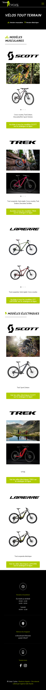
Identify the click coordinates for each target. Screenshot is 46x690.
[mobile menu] (43, 4)
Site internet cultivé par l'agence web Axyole (26, 682)
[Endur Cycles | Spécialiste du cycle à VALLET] (10, 3)
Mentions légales (24, 681)
